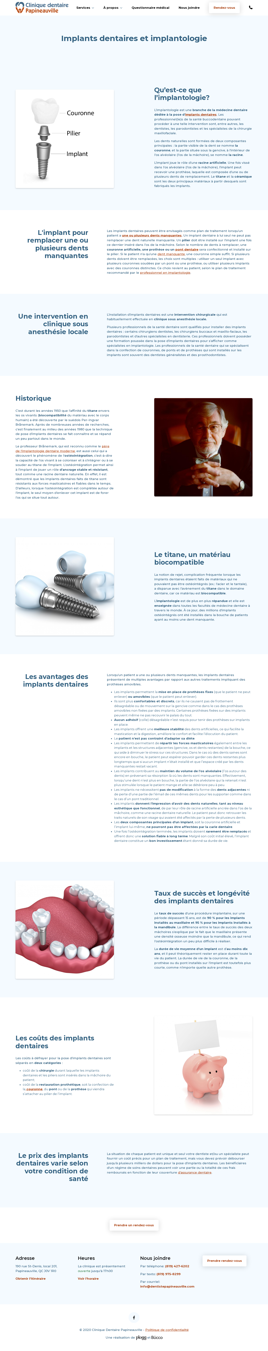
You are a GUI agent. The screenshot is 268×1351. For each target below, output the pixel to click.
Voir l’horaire (88, 1278)
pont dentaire (186, 249)
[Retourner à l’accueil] (42, 8)
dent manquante (171, 254)
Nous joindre (189, 7)
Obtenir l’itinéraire (30, 1278)
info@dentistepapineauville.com (167, 1286)
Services (83, 7)
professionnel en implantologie (165, 272)
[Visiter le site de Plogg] (141, 1337)
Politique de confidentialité (167, 1330)
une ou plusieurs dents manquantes (152, 235)
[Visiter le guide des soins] (157, 1337)
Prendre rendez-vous (224, 1261)
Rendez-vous (224, 7)
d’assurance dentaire (194, 1172)
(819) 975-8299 (168, 1274)
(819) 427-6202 (177, 1266)
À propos (111, 7)
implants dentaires (201, 114)
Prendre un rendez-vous (134, 1225)
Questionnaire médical (150, 7)
